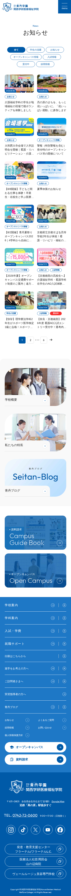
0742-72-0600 (24, 815)
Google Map (57, 801)
